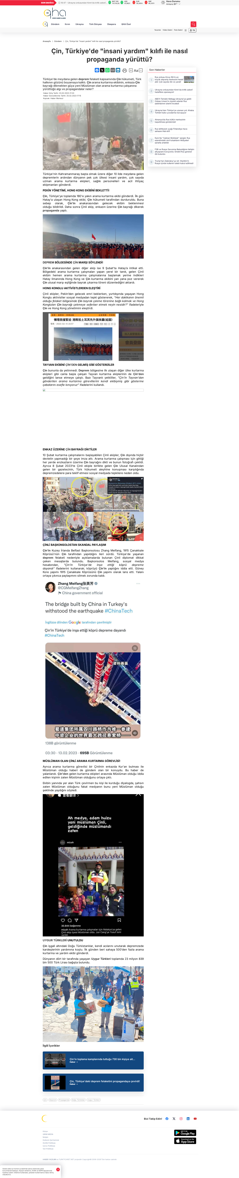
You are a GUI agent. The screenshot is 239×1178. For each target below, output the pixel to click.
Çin (118, 79)
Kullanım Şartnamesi (51, 1140)
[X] (174, 1118)
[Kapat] (58, 1169)
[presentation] (103, 2)
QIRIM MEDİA (48, 1134)
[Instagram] (181, 1118)
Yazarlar (157, 30)
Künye (45, 1131)
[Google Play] (178, 1133)
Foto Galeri (178, 30)
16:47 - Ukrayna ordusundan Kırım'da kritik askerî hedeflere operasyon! (82, 3)
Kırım (67, 24)
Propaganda (64, 1100)
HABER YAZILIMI (49, 1159)
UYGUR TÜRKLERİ (55, 940)
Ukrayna (80, 24)
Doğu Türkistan (78, 1100)
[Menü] (185, 30)
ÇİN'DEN (71, 364)
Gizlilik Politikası (49, 1143)
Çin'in (71, 203)
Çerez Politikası (49, 1146)
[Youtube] (195, 1118)
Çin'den (138, 374)
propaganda (51, 210)
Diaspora (111, 24)
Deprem (84, 370)
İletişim (45, 1137)
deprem (83, 79)
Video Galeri (167, 30)
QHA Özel (126, 24)
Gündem (55, 24)
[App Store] (178, 1140)
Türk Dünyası (95, 24)
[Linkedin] (188, 1118)
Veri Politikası (48, 1149)
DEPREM (48, 262)
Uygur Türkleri (101, 958)
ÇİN (75, 262)
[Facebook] (167, 1118)
